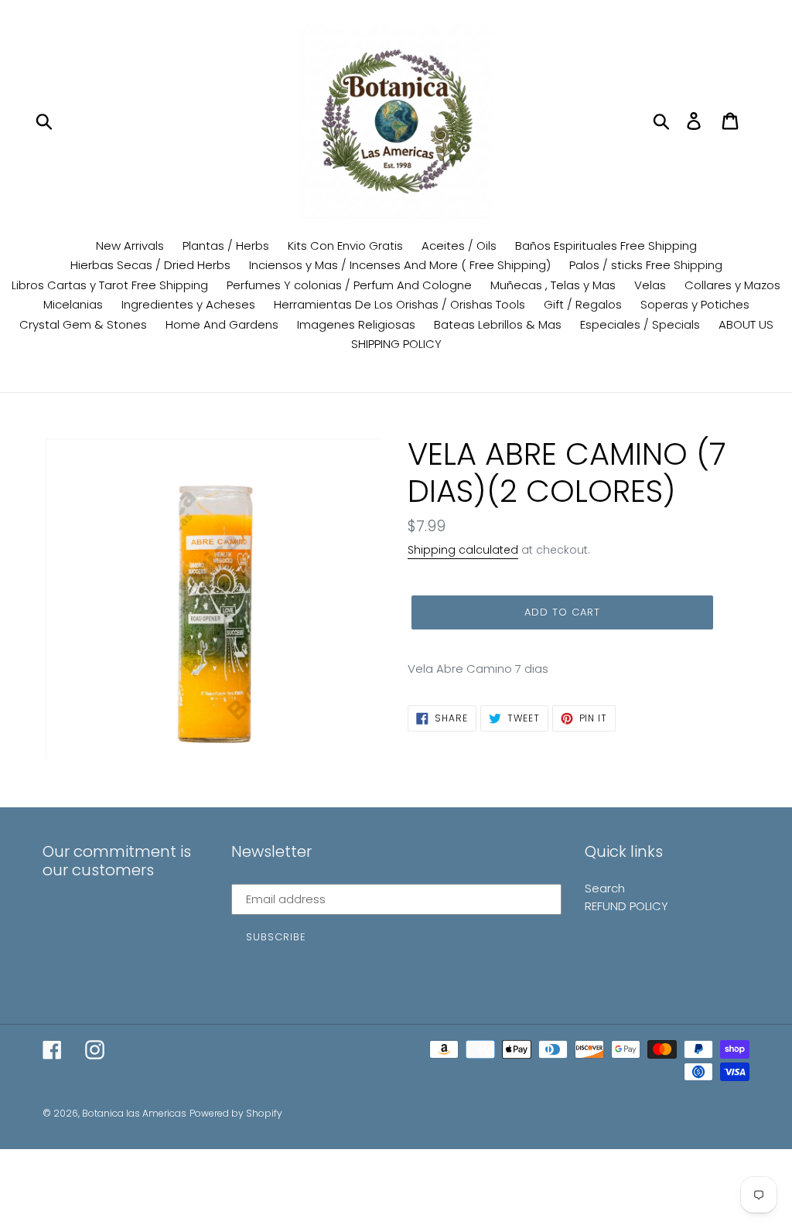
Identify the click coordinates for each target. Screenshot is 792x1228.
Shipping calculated (463, 550)
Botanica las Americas (134, 1113)
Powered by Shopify (235, 1113)
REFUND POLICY (626, 906)
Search (605, 888)
